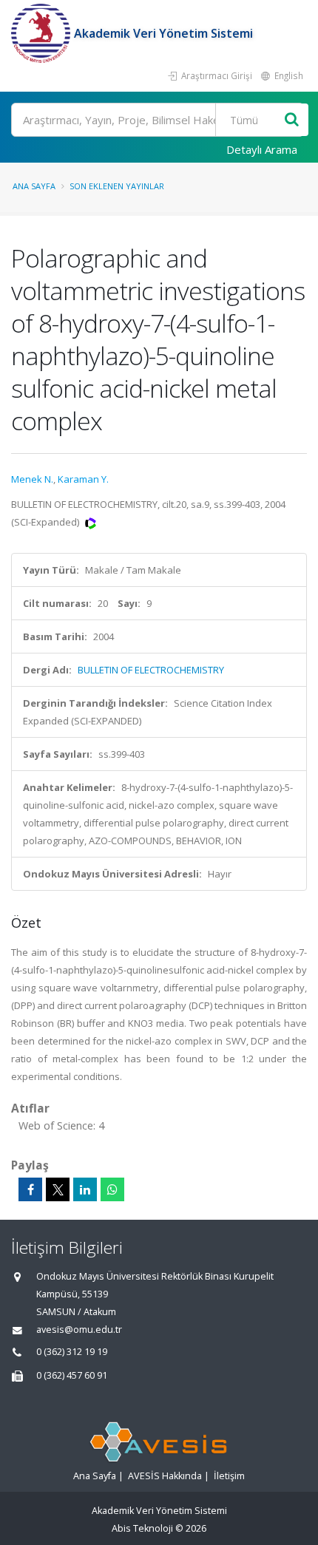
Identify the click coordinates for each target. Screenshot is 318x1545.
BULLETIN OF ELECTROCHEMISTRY (151, 669)
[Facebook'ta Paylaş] (30, 1189)
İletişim (229, 1476)
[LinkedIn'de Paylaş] (85, 1189)
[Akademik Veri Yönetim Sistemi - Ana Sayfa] (42, 33)
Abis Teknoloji (142, 1528)
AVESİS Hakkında (165, 1476)
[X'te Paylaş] (58, 1189)
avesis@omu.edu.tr (79, 1329)
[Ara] (291, 120)
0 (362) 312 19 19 (71, 1351)
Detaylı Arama (261, 149)
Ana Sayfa (34, 185)
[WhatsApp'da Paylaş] (112, 1189)
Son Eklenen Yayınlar (117, 185)
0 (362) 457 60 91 (71, 1375)
